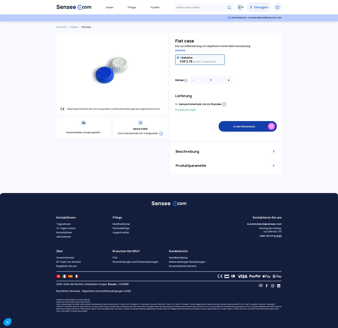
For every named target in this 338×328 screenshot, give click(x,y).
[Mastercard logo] (232, 276)
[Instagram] (273, 286)
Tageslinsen (63, 224)
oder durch (270, 235)
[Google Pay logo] (276, 276)
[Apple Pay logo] (266, 276)
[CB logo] (226, 276)
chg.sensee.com (168, 306)
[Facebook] (267, 286)
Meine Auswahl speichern (59, 310)
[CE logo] (219, 276)
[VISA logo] (241, 276)
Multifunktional (121, 224)
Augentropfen (121, 232)
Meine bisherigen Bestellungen (187, 261)
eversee (180, 50)
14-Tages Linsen (66, 228)
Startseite (61, 27)
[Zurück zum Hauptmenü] (74, 7)
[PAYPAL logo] (254, 276)
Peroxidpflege (121, 228)
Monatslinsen (64, 232)
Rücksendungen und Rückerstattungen (135, 261)
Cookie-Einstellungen (22, 310)
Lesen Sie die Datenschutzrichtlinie (24, 299)
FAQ (115, 257)
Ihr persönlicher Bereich (182, 266)
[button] (7, 322)
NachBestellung (178, 257)
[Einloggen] (259, 7)
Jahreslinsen (63, 236)
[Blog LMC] (261, 286)
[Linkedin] (279, 286)
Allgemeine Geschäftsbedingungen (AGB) (106, 291)
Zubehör (74, 27)
